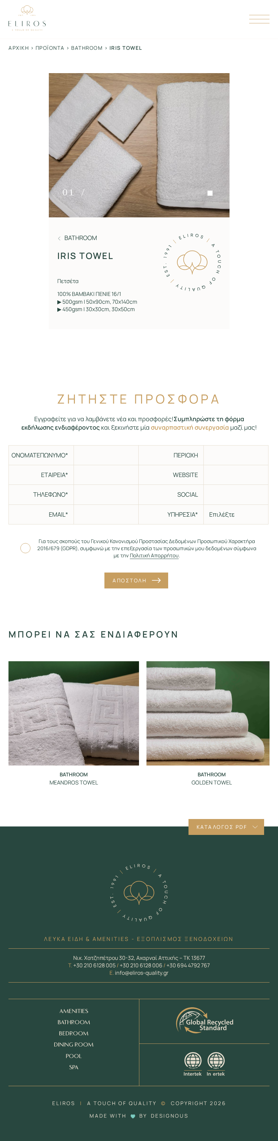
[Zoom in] (139, 145)
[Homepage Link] (27, 28)
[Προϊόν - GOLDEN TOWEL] (211, 713)
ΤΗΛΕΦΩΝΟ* (50, 494)
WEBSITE (185, 475)
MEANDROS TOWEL (73, 782)
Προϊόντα (50, 47)
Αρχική (18, 47)
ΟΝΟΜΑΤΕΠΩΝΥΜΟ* (40, 455)
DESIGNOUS (169, 1115)
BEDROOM (73, 1034)
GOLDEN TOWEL (212, 782)
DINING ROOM (74, 1045)
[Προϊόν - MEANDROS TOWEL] (73, 713)
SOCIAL (187, 494)
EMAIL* (58, 514)
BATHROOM (74, 1022)
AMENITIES (73, 1011)
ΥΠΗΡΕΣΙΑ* (182, 514)
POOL (74, 1056)
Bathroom (87, 47)
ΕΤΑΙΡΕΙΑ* (54, 475)
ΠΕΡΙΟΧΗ (186, 455)
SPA (73, 1067)
